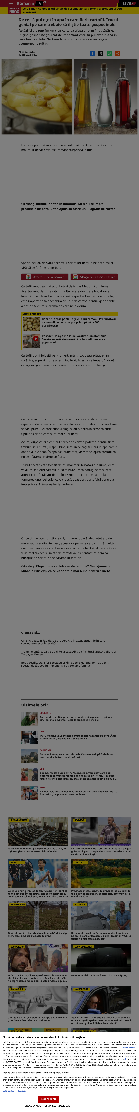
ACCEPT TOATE (48, 1098)
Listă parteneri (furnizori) (15, 1090)
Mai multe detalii (126, 1047)
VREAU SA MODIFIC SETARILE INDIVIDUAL (47, 1105)
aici (125, 1059)
